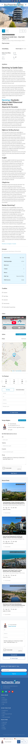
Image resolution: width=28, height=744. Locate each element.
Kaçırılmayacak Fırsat (10, 34)
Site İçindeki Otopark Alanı (9, 307)
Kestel (3, 727)
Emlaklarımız (5, 710)
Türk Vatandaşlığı (6, 717)
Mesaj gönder (14, 655)
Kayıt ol (14, 673)
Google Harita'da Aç (21, 334)
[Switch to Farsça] (17, 1)
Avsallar (4, 728)
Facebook (4, 243)
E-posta (4, 449)
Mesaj (3, 455)
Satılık (3, 34)
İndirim (3, 712)
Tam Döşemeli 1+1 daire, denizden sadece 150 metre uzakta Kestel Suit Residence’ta (14, 503)
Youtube (14, 243)
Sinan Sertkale (7, 512)
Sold (3, 715)
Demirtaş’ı (6, 100)
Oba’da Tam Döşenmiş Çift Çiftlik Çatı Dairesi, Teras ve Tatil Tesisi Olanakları (12, 537)
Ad (2, 436)
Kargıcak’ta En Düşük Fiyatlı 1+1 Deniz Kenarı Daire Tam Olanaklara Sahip (12, 570)
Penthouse (4, 702)
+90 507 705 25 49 (12, 427)
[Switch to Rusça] (19, 1)
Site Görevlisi (6, 303)
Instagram (9, 243)
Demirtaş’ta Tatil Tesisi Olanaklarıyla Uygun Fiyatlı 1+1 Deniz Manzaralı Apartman (14, 604)
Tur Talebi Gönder (14, 412)
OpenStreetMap (18, 370)
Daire (3, 697)
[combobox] (14, 393)
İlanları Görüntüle (22, 420)
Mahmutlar (4, 722)
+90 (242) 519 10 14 (13, 425)
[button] (14, 355)
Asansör (5, 292)
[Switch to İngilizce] (12, 1)
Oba (3, 725)
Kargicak (4, 723)
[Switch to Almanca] (14, 1)
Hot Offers (4, 699)
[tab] (3, 31)
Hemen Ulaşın (21, 427)
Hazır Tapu (5, 296)
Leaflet (13, 370)
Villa (3, 704)
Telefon (4, 442)
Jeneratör (5, 299)
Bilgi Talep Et (14, 473)
